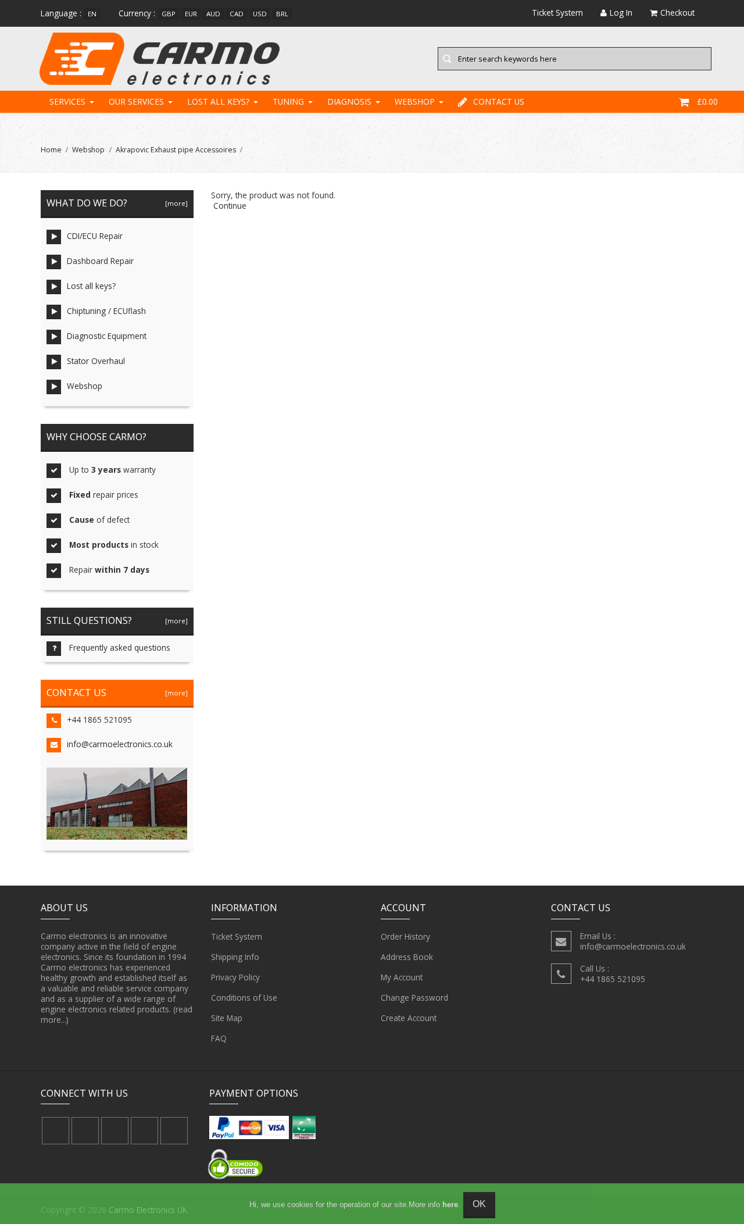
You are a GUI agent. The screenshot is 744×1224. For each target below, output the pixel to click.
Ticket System (236, 936)
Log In (621, 12)
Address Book (407, 956)
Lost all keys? (218, 101)
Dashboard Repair (100, 260)
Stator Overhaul (96, 360)
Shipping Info (235, 956)
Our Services (136, 101)
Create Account (409, 1017)
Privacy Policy (235, 977)
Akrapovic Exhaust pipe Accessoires (176, 150)
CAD (237, 13)
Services (67, 101)
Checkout (677, 12)
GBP (169, 13)
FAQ (219, 1038)
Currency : (137, 13)
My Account (402, 977)
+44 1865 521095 (99, 719)
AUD (213, 13)
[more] (175, 203)
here (450, 1204)
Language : (61, 13)
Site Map (226, 1017)
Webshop (415, 101)
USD (260, 13)
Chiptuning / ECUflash (106, 310)
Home (51, 150)
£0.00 (707, 101)
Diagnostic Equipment (106, 335)
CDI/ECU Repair (95, 235)
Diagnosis (349, 101)
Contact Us (498, 101)
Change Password (414, 997)
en (92, 13)
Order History (405, 936)
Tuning (288, 101)
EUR (191, 13)
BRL (282, 13)
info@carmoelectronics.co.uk (120, 744)
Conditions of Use (244, 997)
